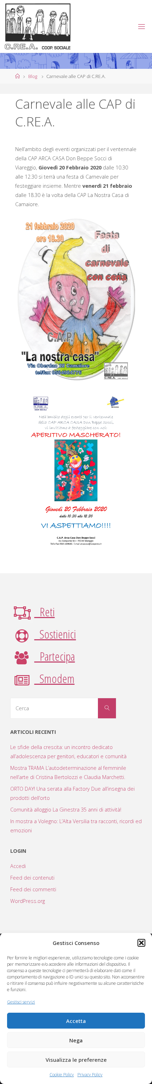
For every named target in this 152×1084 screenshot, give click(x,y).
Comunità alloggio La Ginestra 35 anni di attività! (65, 809)
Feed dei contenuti (32, 877)
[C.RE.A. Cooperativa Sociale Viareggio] (38, 26)
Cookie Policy (61, 1075)
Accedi (18, 866)
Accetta (76, 1020)
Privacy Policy (90, 1075)
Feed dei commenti (33, 889)
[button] (141, 942)
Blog (32, 76)
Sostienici (55, 634)
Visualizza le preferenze (76, 1059)
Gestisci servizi (21, 1002)
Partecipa (54, 656)
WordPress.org (27, 901)
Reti (44, 612)
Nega (76, 1040)
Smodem (54, 678)
